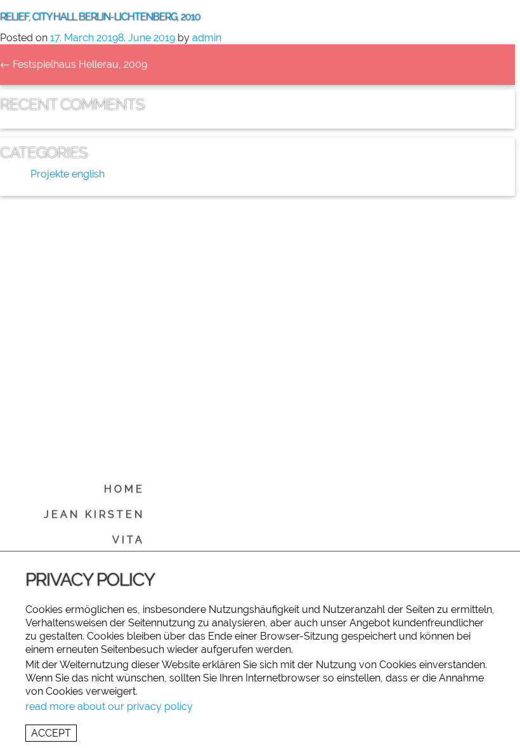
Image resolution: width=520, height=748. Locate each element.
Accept (51, 733)
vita (128, 540)
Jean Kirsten (94, 514)
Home (124, 489)
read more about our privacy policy (109, 706)
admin (206, 38)
